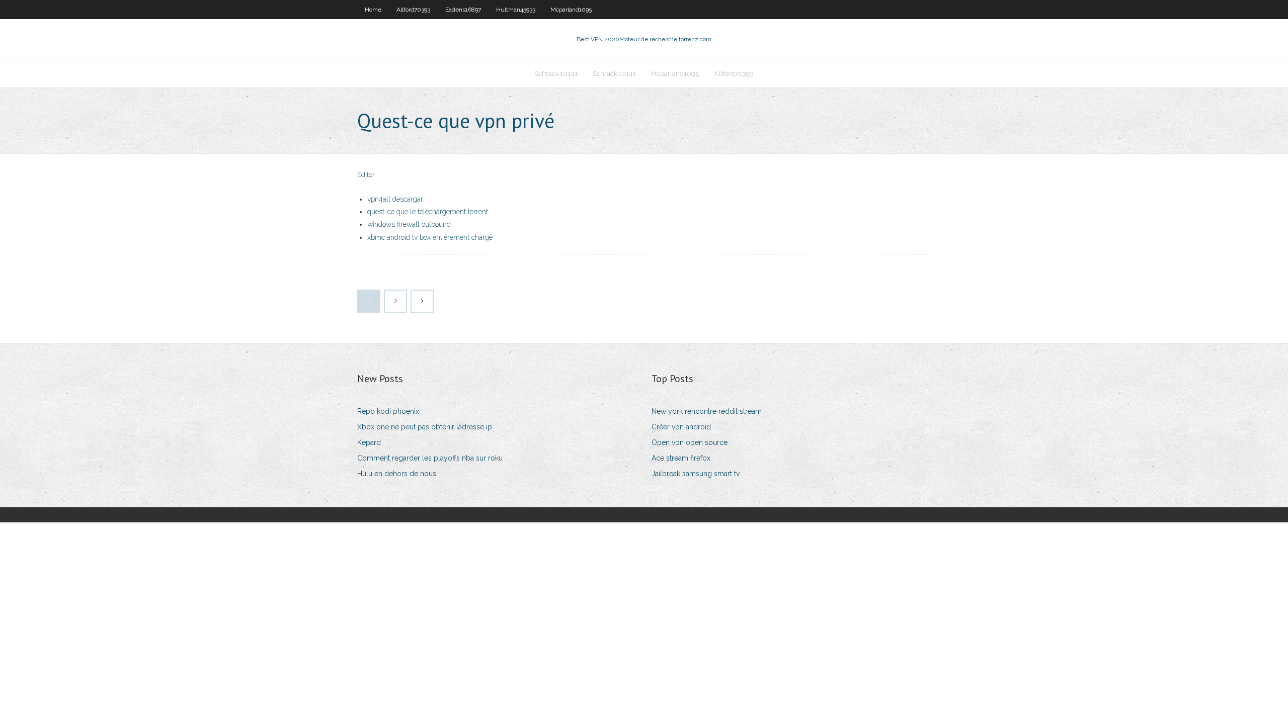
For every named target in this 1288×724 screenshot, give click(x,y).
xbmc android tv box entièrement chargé (430, 237)
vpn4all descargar (395, 199)
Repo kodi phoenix (388, 411)
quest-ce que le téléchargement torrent (427, 212)
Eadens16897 (463, 9)
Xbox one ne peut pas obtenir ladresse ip (424, 427)
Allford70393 (413, 9)
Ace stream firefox (681, 458)
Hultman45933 (515, 9)
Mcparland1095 (571, 9)
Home (373, 9)
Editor (366, 174)
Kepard (369, 442)
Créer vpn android (681, 427)
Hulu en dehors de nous (396, 474)
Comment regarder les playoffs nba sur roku (430, 458)
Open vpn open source (690, 442)
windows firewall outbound (409, 224)
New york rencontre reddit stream (707, 411)
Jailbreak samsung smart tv (696, 474)
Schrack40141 (556, 73)
